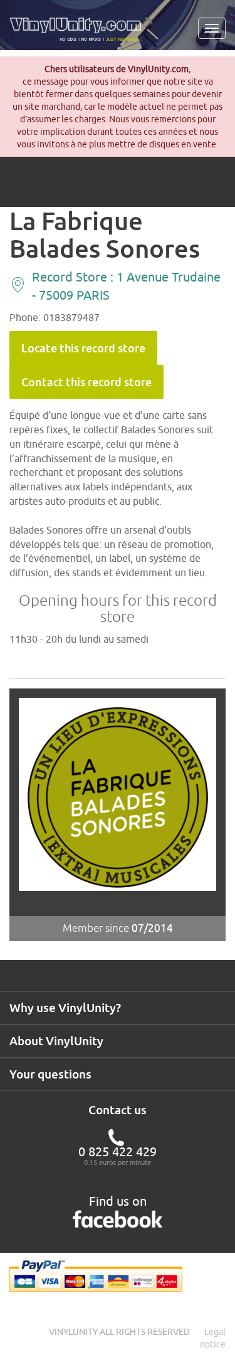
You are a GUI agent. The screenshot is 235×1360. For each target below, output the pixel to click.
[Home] (79, 34)
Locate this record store (83, 348)
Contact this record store (86, 382)
